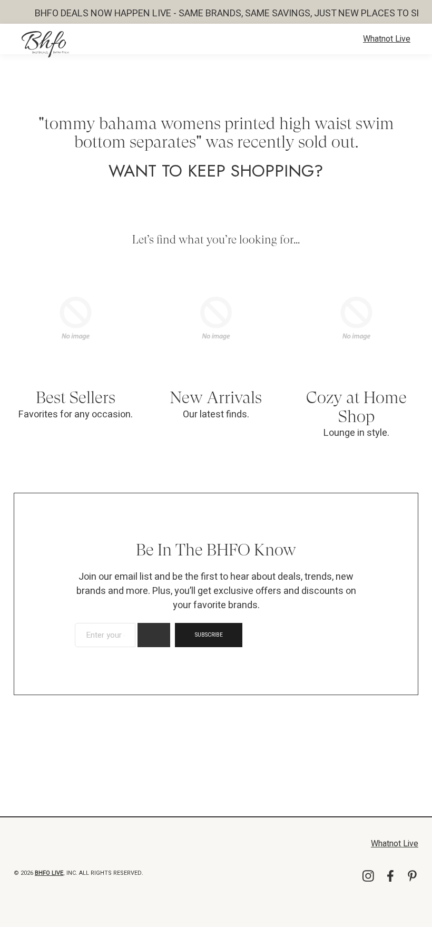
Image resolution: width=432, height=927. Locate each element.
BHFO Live (49, 873)
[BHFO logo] (45, 44)
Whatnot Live (386, 39)
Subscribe (209, 635)
